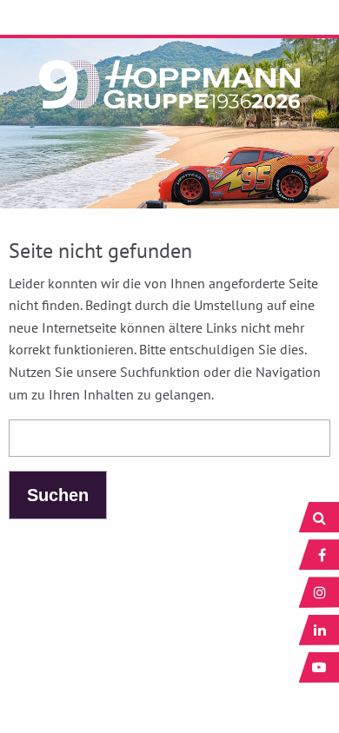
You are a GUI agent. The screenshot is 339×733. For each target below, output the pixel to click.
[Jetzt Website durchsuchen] (319, 517)
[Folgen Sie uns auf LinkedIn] (319, 630)
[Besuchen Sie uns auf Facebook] (319, 554)
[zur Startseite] (169, 76)
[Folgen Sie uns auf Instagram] (319, 592)
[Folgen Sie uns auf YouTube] (319, 667)
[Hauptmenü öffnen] (56, 25)
